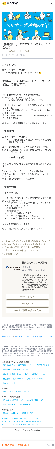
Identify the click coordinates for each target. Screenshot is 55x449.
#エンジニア (44, 241)
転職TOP (6, 336)
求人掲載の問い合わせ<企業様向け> (27, 421)
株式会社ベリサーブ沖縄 (18, 51)
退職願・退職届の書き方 (12, 374)
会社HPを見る (27, 296)
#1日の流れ (7, 247)
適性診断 (16, 369)
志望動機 (6, 369)
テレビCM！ (27, 303)
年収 (26, 374)
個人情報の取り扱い (19, 418)
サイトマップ (35, 418)
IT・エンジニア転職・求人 (13, 400)
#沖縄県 (7, 241)
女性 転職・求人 (10, 404)
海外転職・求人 (26, 404)
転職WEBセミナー (10, 383)
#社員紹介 (21, 250)
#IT (13, 241)
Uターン (26, 369)
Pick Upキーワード (23, 391)
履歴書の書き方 (9, 365)
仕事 (43, 374)
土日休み (14, 413)
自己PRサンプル (43, 365)
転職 (4, 391)
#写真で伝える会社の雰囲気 (27, 247)
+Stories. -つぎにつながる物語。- (30, 336)
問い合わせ (6, 421)
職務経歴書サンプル (25, 365)
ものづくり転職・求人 (35, 400)
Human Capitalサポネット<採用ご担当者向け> (20, 424)
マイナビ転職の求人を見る (27, 310)
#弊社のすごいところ (12, 244)
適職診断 (35, 374)
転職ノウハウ (18, 378)
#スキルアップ (34, 250)
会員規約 (5, 418)
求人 (11, 391)
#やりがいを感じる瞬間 (27, 241)
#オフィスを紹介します (34, 244)
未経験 (5, 413)
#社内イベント (9, 250)
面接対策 (6, 378)
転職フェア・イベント (35, 378)
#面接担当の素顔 (10, 253)
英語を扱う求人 (27, 413)
